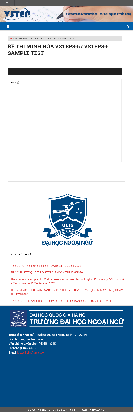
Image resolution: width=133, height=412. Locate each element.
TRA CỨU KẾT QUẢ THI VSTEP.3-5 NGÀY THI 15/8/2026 (47, 272)
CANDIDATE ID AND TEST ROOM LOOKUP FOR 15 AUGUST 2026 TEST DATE (61, 301)
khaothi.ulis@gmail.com (31, 352)
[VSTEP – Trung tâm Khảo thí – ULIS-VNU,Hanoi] (66, 14)
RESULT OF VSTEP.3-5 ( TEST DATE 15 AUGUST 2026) (46, 265)
